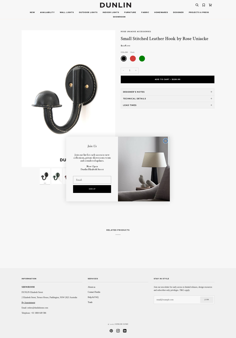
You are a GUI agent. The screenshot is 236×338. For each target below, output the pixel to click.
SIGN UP (92, 189)
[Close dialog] (165, 141)
